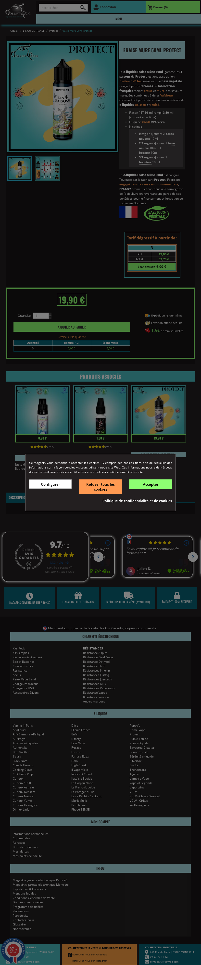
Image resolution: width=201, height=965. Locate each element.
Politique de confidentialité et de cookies (137, 500)
